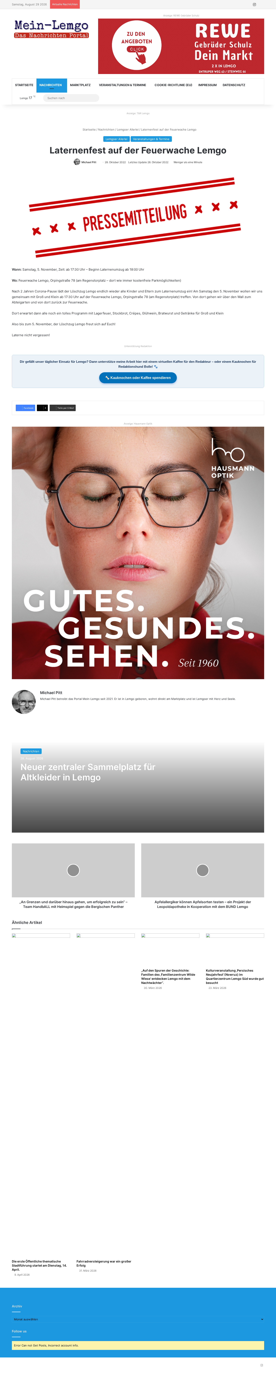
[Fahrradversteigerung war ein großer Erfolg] (106, 1095)
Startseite (24, 85)
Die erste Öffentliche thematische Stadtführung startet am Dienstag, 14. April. (39, 1265)
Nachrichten (50, 85)
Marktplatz (80, 85)
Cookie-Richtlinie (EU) (173, 85)
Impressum (207, 85)
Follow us (19, 1331)
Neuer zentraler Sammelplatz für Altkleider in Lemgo (87, 772)
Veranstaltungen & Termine (122, 85)
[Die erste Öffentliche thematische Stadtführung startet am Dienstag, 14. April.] (41, 1095)
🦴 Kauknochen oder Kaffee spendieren (138, 378)
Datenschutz (234, 85)
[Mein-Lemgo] (52, 30)
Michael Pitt (89, 162)
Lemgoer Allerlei (128, 129)
